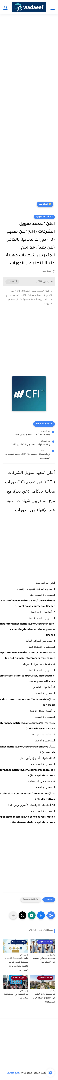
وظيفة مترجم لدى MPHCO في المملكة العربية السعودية (27, 456)
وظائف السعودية (44, 217)
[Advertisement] (29, 49)
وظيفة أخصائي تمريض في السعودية (43, 960)
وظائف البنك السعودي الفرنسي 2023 (30, 445)
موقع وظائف (14, 1073)
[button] (41, 915)
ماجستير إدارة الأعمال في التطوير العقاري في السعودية (43, 998)
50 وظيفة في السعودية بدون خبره (16, 996)
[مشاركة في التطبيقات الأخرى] (13, 915)
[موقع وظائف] (29, 7)
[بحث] (5, 7)
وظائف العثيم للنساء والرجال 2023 (32, 435)
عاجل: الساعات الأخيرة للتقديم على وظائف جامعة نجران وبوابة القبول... (16, 964)
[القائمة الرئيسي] (52, 7)
